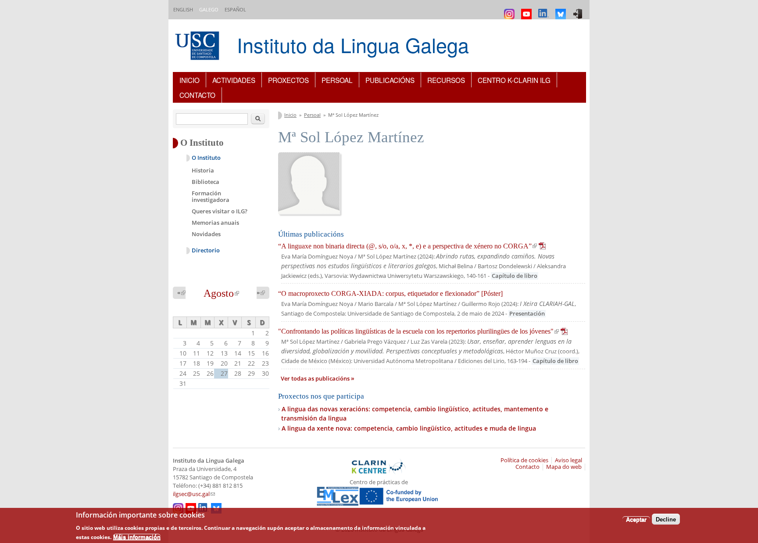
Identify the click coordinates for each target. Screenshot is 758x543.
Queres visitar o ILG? (219, 211)
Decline (666, 519)
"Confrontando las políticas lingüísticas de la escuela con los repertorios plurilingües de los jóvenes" (423, 331)
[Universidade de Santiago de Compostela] (198, 46)
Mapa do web (564, 467)
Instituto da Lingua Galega (353, 44)
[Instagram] (510, 9)
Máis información (137, 536)
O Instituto (206, 158)
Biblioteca (205, 182)
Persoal (337, 80)
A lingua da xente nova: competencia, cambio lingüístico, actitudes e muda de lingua (409, 428)
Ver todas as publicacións (316, 378)
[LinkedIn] (544, 9)
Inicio (189, 80)
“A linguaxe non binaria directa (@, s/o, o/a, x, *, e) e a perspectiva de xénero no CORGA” (412, 246)
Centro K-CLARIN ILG (514, 80)
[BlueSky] (561, 9)
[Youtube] (527, 9)
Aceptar (636, 519)
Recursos (446, 80)
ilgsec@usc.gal (194, 494)
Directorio (206, 250)
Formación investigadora (210, 196)
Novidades (206, 234)
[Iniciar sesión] (578, 9)
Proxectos (288, 80)
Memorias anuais (215, 223)
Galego (208, 9)
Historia (203, 170)
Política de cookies (524, 460)
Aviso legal (568, 460)
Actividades (233, 80)
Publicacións (390, 80)
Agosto (221, 293)
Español (235, 9)
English (183, 9)
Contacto (197, 95)
